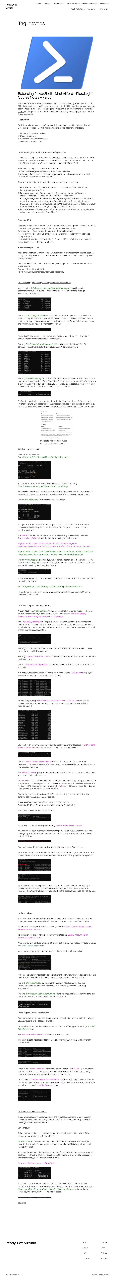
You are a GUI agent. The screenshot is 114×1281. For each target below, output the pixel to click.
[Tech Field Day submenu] (84, 9)
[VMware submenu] (95, 9)
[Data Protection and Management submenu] (96, 3)
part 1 (41, 106)
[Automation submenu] (63, 3)
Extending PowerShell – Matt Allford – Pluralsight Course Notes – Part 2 (55, 95)
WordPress (104, 1274)
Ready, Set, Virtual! (11, 6)
